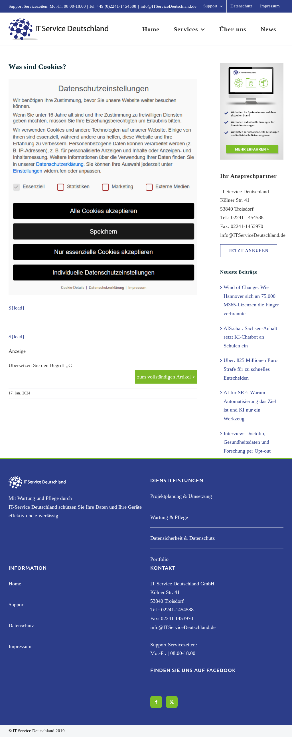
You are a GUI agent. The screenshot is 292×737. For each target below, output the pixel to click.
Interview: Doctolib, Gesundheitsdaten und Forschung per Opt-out (247, 442)
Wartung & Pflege (169, 517)
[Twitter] (172, 702)
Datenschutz (21, 625)
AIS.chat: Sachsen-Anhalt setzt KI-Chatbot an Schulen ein (250, 337)
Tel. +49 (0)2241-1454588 (112, 6)
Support (17, 604)
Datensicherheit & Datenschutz (182, 538)
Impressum (20, 646)
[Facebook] (156, 702)
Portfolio (159, 559)
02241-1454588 (177, 609)
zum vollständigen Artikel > (166, 377)
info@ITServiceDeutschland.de (168, 6)
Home (15, 584)
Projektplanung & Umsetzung (181, 496)
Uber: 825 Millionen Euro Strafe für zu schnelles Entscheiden (250, 368)
